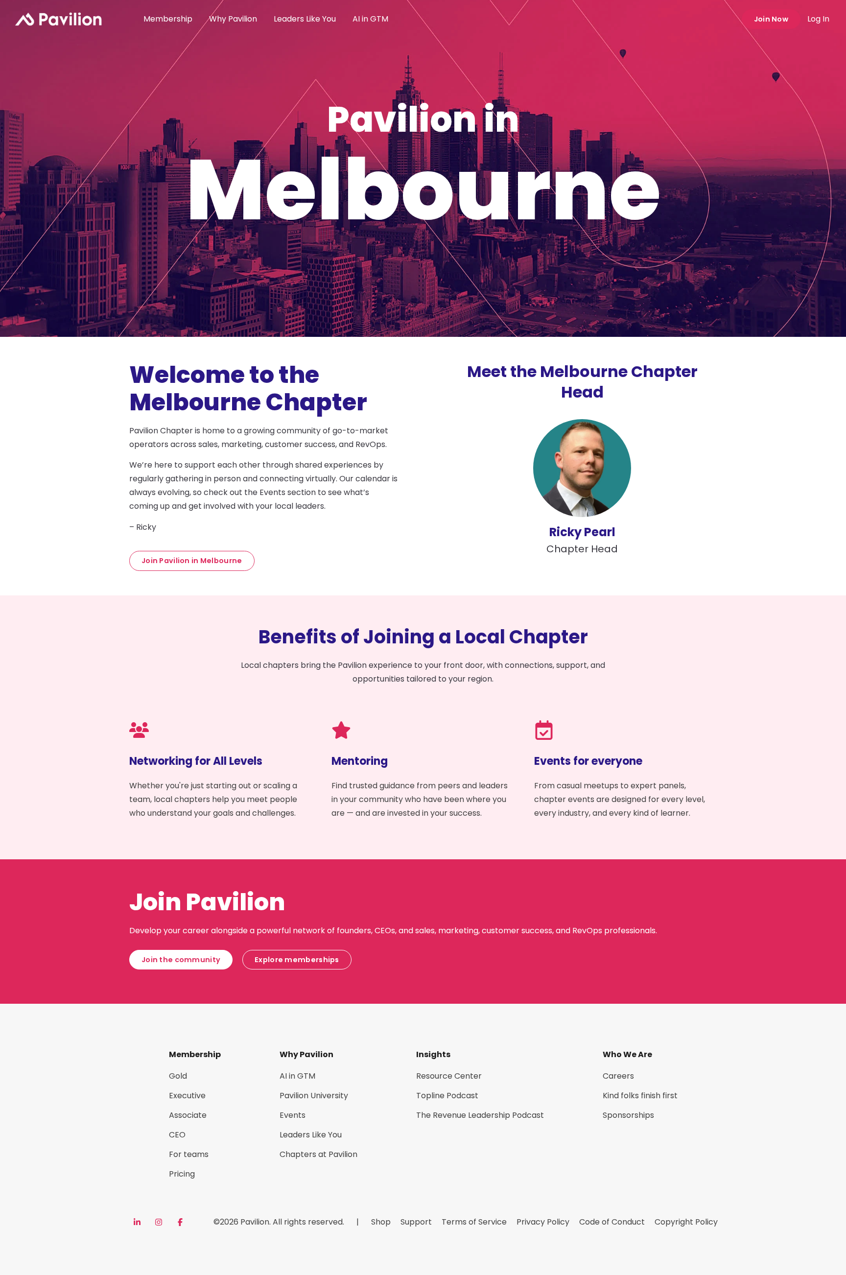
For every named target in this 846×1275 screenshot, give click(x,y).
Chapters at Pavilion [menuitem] (318, 1154)
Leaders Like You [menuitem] (305, 18)
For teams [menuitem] (189, 1154)
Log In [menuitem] (818, 18)
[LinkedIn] (137, 1222)
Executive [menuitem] (187, 1095)
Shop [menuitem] (381, 1222)
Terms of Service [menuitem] (474, 1222)
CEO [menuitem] (177, 1134)
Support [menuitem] (416, 1222)
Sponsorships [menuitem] (628, 1115)
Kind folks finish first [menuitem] (640, 1095)
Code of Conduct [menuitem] (612, 1222)
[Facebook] (180, 1222)
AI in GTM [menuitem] (370, 18)
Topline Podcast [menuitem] (447, 1095)
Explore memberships (297, 960)
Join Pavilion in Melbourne (191, 561)
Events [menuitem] (293, 1115)
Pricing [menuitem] (182, 1174)
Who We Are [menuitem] (627, 1054)
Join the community (180, 960)
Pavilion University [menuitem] (314, 1095)
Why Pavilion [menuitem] (233, 18)
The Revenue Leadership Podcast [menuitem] (480, 1115)
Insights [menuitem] (433, 1054)
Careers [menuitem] (618, 1076)
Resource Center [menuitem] (449, 1076)
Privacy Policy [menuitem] (543, 1222)
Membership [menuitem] (167, 18)
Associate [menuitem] (188, 1115)
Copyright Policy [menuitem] (686, 1222)
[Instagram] (158, 1222)
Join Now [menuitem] (771, 19)
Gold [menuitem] (178, 1076)
